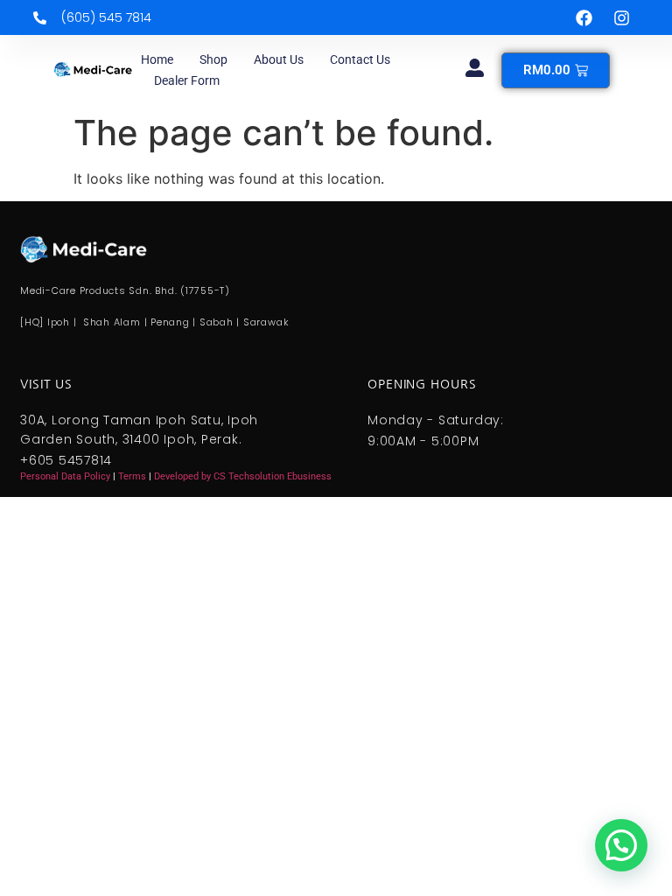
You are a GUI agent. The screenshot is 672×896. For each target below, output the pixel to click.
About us (279, 59)
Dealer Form (187, 81)
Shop (214, 59)
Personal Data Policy (65, 476)
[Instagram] (622, 17)
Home (157, 59)
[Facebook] (584, 17)
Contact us (360, 59)
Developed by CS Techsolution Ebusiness (243, 476)
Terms (133, 476)
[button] (621, 845)
